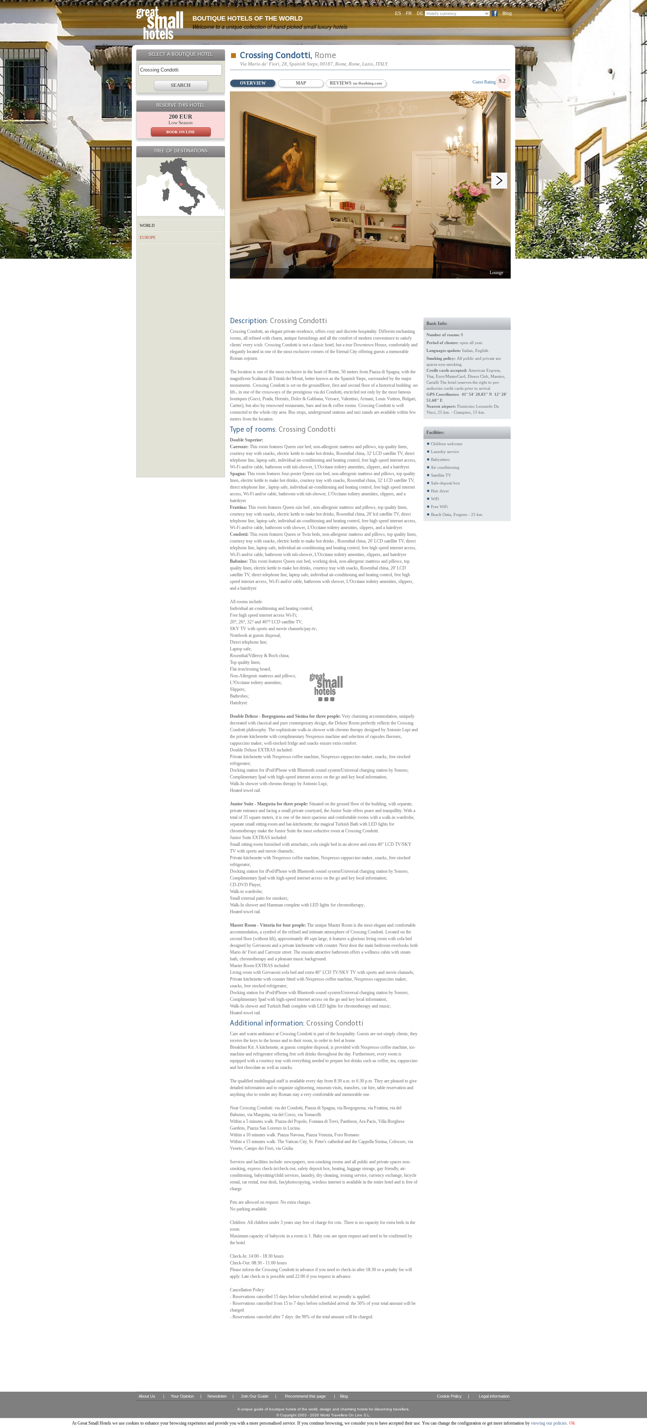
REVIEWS (341, 83)
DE (420, 13)
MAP (301, 83)
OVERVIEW (253, 83)
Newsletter (217, 1396)
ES (398, 13)
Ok (572, 1423)
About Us (147, 1396)
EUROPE (148, 237)
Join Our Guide (254, 1396)
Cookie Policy (449, 1396)
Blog (507, 13)
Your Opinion (182, 1396)
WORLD (147, 225)
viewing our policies (549, 1423)
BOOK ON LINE (180, 132)
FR (409, 13)
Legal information (494, 1396)
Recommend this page (305, 1396)
